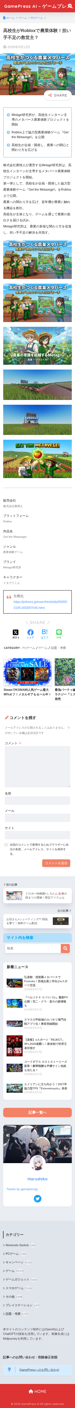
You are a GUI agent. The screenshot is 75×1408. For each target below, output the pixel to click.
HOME (39, 1391)
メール (9, 810)
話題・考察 (58, 648)
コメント (13, 743)
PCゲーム (28, 648)
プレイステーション (23, 1305)
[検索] (65, 948)
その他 (14, 1296)
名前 (8, 793)
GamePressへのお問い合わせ (39, 1369)
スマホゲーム (19, 1288)
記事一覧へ (38, 1112)
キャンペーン (19, 1262)
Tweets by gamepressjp (22, 1189)
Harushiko (37, 1178)
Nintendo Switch (21, 1245)
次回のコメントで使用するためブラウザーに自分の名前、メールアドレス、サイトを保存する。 (39, 849)
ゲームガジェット (21, 1279)
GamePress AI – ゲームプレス (38, 6)
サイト (9, 828)
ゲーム (43, 648)
